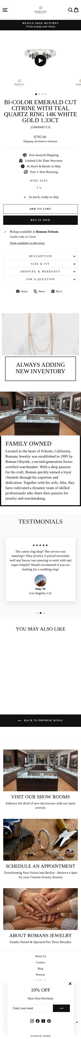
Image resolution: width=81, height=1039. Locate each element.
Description (40, 256)
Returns (40, 974)
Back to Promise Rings (43, 720)
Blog (40, 968)
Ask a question (40, 279)
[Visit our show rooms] (40, 770)
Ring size (39, 180)
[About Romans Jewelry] (40, 909)
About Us (40, 956)
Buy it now (40, 220)
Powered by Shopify (40, 1035)
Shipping (28, 141)
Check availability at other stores (27, 243)
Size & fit (40, 264)
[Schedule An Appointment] (40, 840)
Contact (40, 962)
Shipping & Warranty (40, 271)
